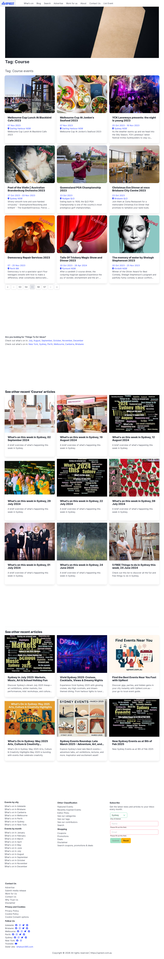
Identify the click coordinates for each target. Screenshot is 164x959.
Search (47, 3)
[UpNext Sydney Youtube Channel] (16, 943)
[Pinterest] (27, 925)
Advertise (58, 3)
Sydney (42, 344)
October (57, 340)
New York (33, 344)
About (83, 3)
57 (44, 287)
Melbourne (59, 344)
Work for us (71, 3)
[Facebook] (16, 925)
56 (38, 287)
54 (26, 287)
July (30, 340)
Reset (126, 840)
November (67, 340)
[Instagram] (20, 925)
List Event (108, 3)
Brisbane (79, 344)
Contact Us (94, 3)
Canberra (69, 344)
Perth (50, 344)
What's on (28, 3)
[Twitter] (24, 925)
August (37, 340)
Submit (115, 840)
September (47, 340)
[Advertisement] (82, 314)
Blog (39, 3)
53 (20, 287)
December (78, 340)
